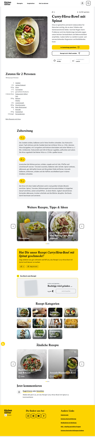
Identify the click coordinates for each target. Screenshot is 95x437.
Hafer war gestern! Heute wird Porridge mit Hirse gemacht (62, 235)
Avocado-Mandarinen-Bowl (63, 372)
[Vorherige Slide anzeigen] (13, 226)
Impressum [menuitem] (64, 415)
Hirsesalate (23, 238)
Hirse (17, 87)
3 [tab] (48, 243)
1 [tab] (46, 243)
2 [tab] (47, 243)
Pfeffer (17, 101)
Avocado (18, 109)
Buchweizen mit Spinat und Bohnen (29, 371)
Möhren (17, 98)
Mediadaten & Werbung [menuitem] (68, 423)
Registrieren (27, 391)
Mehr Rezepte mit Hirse (13, 119)
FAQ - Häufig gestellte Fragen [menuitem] (71, 426)
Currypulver (19, 89)
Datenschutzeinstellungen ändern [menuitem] (72, 430)
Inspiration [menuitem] (30, 3)
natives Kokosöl (20, 85)
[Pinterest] (33, 416)
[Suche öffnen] (88, 3)
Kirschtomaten (20, 105)
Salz (16, 96)
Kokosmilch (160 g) (21, 94)
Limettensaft (19, 103)
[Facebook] (44, 416)
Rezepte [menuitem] (20, 3)
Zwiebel (17, 83)
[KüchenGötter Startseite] (8, 3)
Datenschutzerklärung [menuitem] (68, 419)
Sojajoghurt (19, 112)
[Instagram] (28, 416)
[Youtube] (38, 416)
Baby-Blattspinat (21, 107)
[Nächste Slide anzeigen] (82, 226)
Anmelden (40, 391)
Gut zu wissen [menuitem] (43, 3)
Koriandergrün (20, 114)
